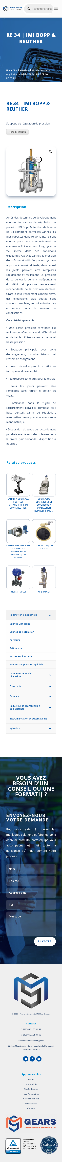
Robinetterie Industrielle (26, 70)
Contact (31, 1108)
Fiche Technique (17, 131)
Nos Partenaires (31, 1093)
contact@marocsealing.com (31, 1040)
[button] (51, 152)
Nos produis (31, 1084)
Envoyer (45, 941)
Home (9, 70)
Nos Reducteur (31, 1089)
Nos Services (31, 1103)
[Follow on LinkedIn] (25, 1059)
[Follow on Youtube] (38, 1059)
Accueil (31, 1079)
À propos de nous (31, 1098)
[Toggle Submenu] (50, 615)
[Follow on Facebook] (32, 1059)
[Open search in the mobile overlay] (41, 9)
